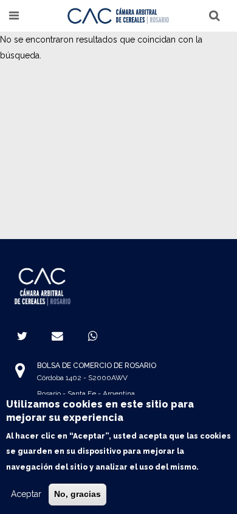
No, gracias (77, 494)
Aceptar (26, 494)
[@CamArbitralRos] (22, 336)
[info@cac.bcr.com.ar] (57, 336)
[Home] (119, 15)
